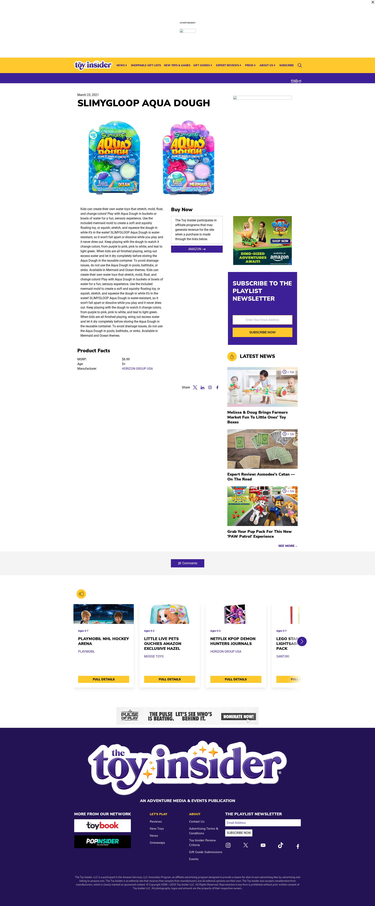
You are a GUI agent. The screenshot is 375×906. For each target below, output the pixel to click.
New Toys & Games (177, 65)
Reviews (156, 821)
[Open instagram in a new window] (210, 387)
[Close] (372, 2)
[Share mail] (293, 81)
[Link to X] (246, 845)
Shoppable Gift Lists (146, 65)
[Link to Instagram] (228, 845)
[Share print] (296, 81)
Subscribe (286, 65)
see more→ (288, 546)
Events (194, 859)
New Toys (157, 828)
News (121, 65)
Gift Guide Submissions (205, 852)
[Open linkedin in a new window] (202, 387)
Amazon (194, 249)
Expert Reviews (227, 65)
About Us (266, 65)
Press (249, 65)
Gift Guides (201, 65)
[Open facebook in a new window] (217, 387)
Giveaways (157, 843)
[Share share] (300, 81)
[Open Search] (299, 65)
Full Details (104, 679)
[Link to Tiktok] (280, 845)
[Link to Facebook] (298, 846)
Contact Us (196, 821)
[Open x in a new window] (195, 387)
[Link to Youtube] (263, 845)
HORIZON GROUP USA (137, 368)
